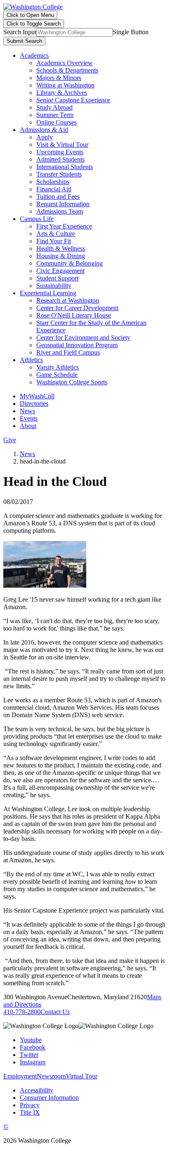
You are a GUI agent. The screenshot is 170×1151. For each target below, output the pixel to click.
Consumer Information (49, 1097)
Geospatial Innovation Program (77, 344)
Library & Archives (61, 92)
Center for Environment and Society (83, 337)
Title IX (30, 1112)
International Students (64, 166)
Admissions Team (59, 211)
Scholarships (52, 181)
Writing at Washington (65, 85)
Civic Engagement (60, 270)
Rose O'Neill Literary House (73, 315)
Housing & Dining (60, 255)
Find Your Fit (53, 241)
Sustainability (53, 285)
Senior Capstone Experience (73, 100)
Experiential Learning (48, 293)
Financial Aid (53, 189)
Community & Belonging (69, 263)
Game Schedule (57, 374)
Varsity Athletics (57, 367)
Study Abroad (54, 107)
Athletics (31, 359)
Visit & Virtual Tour (62, 144)
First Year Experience (64, 226)
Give (9, 439)
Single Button (131, 31)
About (28, 425)
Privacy (30, 1105)
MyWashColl (37, 396)
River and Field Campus (68, 352)
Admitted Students (60, 159)
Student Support (57, 278)
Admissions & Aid (44, 129)
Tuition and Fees (58, 196)
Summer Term (54, 114)
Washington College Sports (71, 382)
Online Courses (56, 122)
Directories (34, 403)
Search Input (19, 31)
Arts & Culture (55, 233)
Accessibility (36, 1090)
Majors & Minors (58, 77)
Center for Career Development (77, 307)
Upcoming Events (59, 151)
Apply (44, 137)
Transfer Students (59, 174)
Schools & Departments (67, 70)
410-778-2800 (21, 1011)
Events (29, 418)
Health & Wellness (60, 248)
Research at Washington (67, 300)
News (27, 410)
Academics (34, 55)
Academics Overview (64, 62)
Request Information (63, 203)
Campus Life (37, 218)
